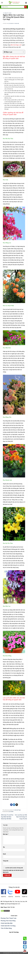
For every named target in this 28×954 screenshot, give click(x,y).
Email (4, 854)
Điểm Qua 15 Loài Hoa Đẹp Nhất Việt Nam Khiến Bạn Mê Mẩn (7, 816)
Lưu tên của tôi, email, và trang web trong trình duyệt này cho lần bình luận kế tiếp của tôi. (13, 870)
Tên (4, 847)
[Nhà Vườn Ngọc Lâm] (14, 2)
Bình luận (5, 834)
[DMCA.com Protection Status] (5, 910)
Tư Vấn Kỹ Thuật (7, 13)
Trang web (5, 860)
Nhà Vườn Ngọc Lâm (16, 45)
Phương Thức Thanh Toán (8, 918)
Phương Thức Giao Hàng (8, 920)
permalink (11, 811)
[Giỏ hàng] (26, 2)
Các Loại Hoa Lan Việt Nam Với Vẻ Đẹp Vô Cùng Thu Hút (21, 816)
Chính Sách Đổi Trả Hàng (8, 926)
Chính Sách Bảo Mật (7, 923)
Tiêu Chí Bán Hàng (6, 928)
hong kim (16, 23)
